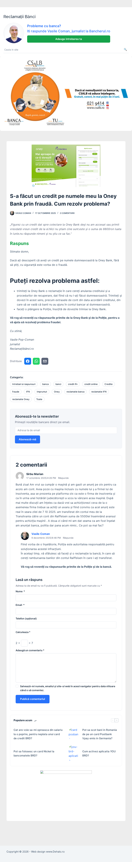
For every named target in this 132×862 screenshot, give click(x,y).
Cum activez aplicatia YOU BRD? (99, 753)
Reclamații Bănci (19, 16)
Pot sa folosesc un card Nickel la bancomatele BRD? (34, 753)
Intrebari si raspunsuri (23, 384)
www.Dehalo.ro (55, 851)
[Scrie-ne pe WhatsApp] (36, 361)
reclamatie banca (75, 391)
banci (58, 384)
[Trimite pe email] (44, 361)
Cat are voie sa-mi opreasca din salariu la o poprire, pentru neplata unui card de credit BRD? (38, 734)
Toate (39, 399)
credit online (91, 384)
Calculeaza (23, 632)
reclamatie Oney (20, 399)
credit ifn (73, 384)
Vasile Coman (40, 534)
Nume (20, 591)
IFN (28, 391)
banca (45, 384)
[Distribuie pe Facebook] (27, 361)
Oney (57, 391)
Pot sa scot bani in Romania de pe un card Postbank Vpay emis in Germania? (99, 734)
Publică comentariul (32, 699)
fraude (15, 391)
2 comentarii (67, 213)
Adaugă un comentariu (30, 650)
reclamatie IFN (99, 391)
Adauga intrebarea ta (68, 39)
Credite (108, 384)
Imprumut (42, 391)
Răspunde (63, 478)
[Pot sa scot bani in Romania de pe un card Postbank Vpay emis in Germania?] (74, 734)
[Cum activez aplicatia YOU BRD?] (74, 754)
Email (20, 604)
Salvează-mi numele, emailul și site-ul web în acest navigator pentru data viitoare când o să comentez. (67, 688)
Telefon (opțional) (26, 618)
